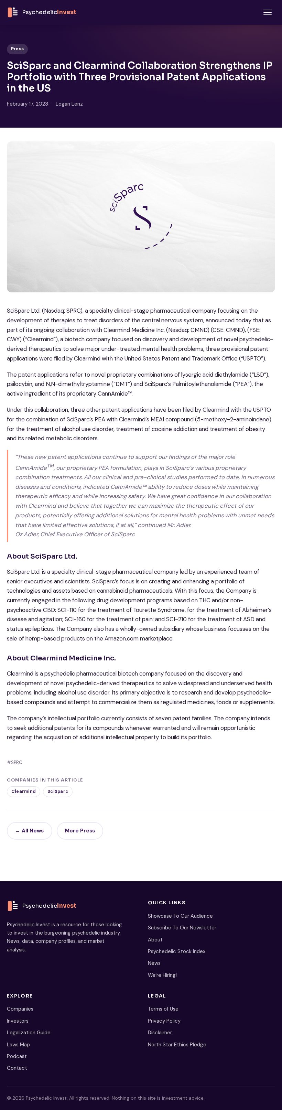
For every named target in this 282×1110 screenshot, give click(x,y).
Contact (17, 1068)
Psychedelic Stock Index (176, 951)
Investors (18, 1020)
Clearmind (23, 791)
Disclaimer (160, 1032)
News (154, 963)
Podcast (17, 1056)
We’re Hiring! (162, 975)
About (155, 939)
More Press (80, 830)
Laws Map (18, 1044)
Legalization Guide (29, 1032)
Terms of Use (163, 1008)
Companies (20, 1008)
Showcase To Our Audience (180, 916)
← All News (29, 830)
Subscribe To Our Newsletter (182, 927)
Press (17, 49)
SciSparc (57, 791)
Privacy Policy (164, 1020)
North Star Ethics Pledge (177, 1044)
